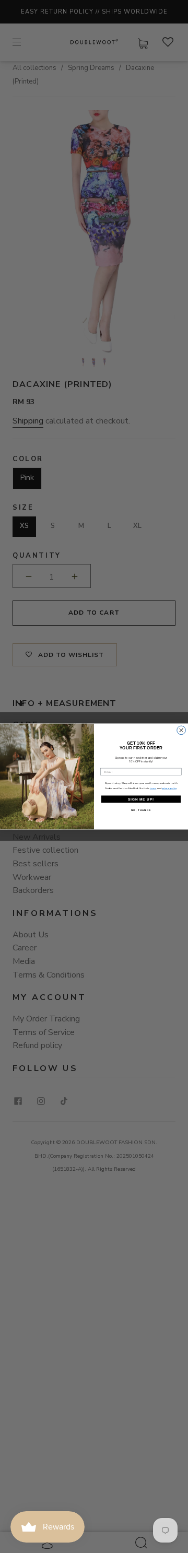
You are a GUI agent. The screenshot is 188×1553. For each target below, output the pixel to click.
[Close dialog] (181, 730)
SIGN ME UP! (141, 799)
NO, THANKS (141, 809)
